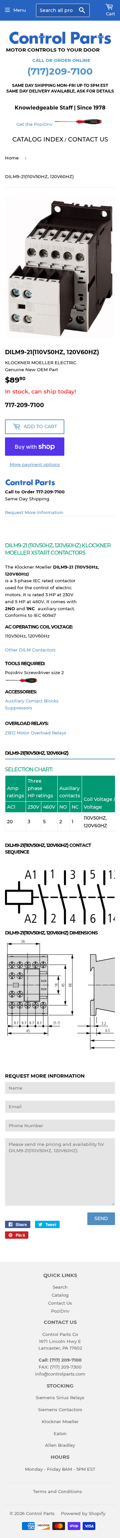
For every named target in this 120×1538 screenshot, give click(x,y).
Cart (110, 13)
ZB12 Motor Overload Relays (35, 732)
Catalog (60, 1295)
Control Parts (40, 1513)
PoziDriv (60, 1311)
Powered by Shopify (83, 1513)
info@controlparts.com (60, 1374)
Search (60, 1287)
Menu (19, 10)
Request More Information (34, 512)
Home (12, 157)
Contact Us (60, 1303)
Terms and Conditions (57, 1491)
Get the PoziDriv (35, 124)
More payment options (35, 464)
